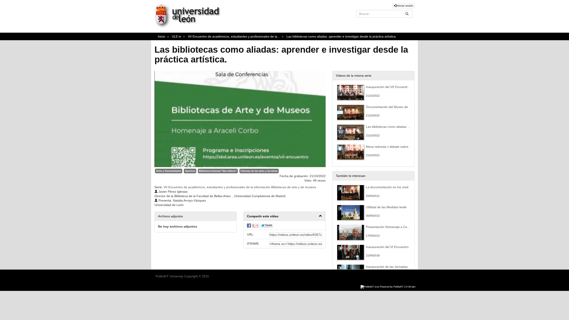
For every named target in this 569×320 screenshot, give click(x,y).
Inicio (161, 36)
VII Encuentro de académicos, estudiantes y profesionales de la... (234, 36)
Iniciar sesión (405, 5)
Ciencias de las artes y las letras (259, 171)
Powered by (398, 286)
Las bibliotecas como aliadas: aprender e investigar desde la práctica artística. (342, 36)
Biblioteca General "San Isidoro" (218, 171)
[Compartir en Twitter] (266, 225)
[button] (284, 216)
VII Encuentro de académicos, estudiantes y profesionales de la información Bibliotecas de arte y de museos (240, 187)
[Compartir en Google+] (255, 225)
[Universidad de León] (189, 27)
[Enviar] (407, 14)
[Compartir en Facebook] (249, 225)
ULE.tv (176, 36)
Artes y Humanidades (168, 171)
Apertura (190, 171)
